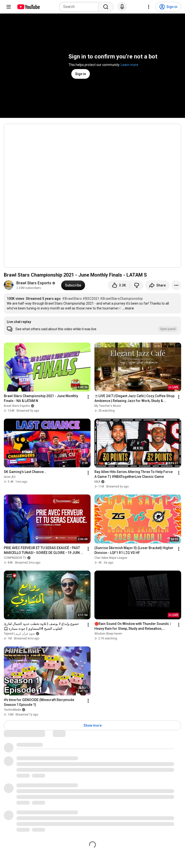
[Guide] (9, 7)
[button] (92, 325)
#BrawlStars (72, 299)
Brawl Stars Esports (33, 283)
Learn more (129, 65)
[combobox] (80, 7)
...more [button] (128, 308)
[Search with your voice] (122, 7)
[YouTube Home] (28, 7)
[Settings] (149, 7)
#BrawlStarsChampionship (121, 299)
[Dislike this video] (136, 285)
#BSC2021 (91, 299)
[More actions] (176, 285)
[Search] (105, 7)
